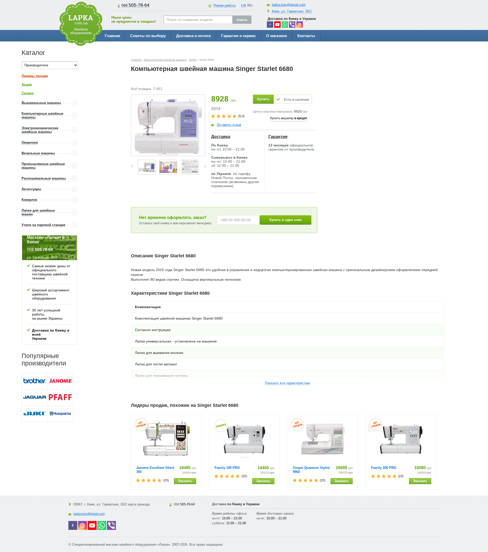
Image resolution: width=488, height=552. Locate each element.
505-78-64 (135, 5)
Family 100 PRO (227, 468)
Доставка (220, 137)
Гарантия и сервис (238, 36)
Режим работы (225, 5)
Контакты (306, 36)
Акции (27, 84)
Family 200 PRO (383, 468)
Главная (112, 36)
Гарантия (277, 137)
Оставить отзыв (229, 125)
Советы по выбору (148, 36)
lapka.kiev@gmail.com (289, 5)
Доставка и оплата (193, 36)
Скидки (28, 93)
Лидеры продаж (35, 76)
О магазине (276, 36)
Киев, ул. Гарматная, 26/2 (292, 11)
